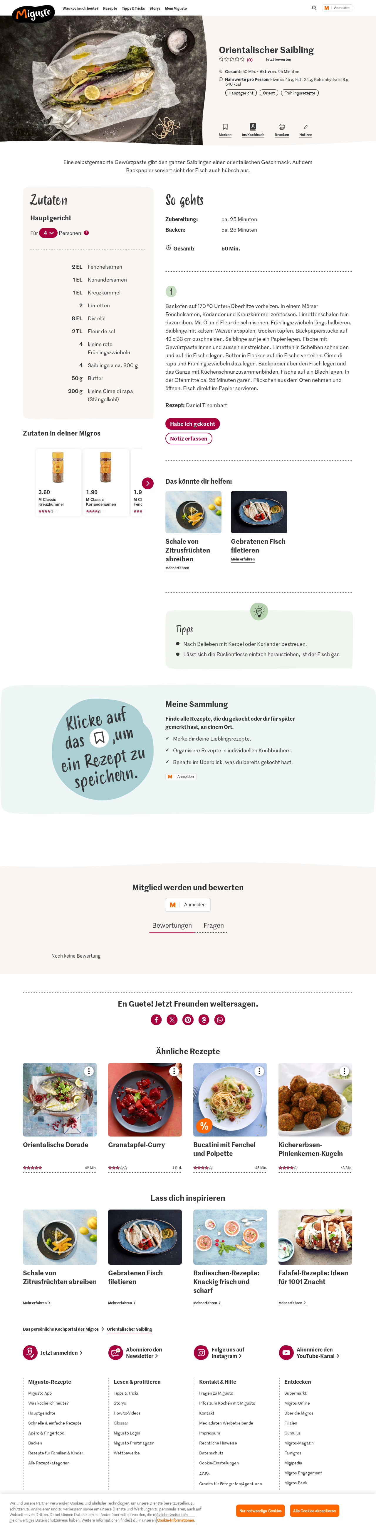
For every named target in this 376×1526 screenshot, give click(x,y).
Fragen (214, 925)
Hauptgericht (241, 93)
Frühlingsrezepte (299, 93)
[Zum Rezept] (60, 1118)
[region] (188, 1510)
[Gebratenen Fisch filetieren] (145, 1258)
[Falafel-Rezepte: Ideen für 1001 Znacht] (315, 1258)
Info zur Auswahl (86, 233)
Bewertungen (172, 925)
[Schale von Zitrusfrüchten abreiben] (60, 1258)
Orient (269, 93)
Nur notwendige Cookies (260, 1510)
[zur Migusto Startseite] (33, 9)
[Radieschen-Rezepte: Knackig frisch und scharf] (230, 1258)
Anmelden (342, 8)
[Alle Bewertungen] (232, 59)
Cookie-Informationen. (176, 1520)
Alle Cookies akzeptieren (314, 1510)
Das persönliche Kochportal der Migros (61, 1329)
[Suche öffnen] (314, 8)
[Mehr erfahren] (193, 554)
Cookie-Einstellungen (219, 1463)
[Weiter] (148, 483)
